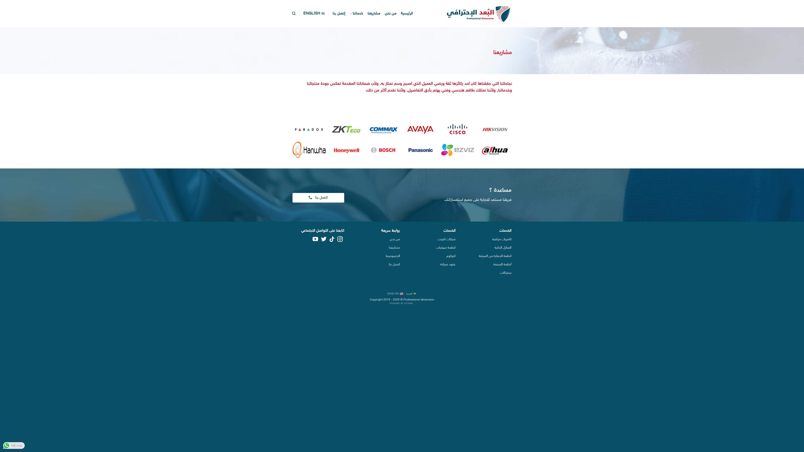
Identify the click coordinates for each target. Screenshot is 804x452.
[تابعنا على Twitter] (323, 240)
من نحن (390, 13)
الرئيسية (407, 13)
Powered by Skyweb (401, 303)
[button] (293, 13)
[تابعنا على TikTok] (332, 240)
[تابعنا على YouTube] (315, 240)
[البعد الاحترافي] (476, 13)
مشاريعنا (374, 13)
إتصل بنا (339, 13)
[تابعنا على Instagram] (340, 240)
